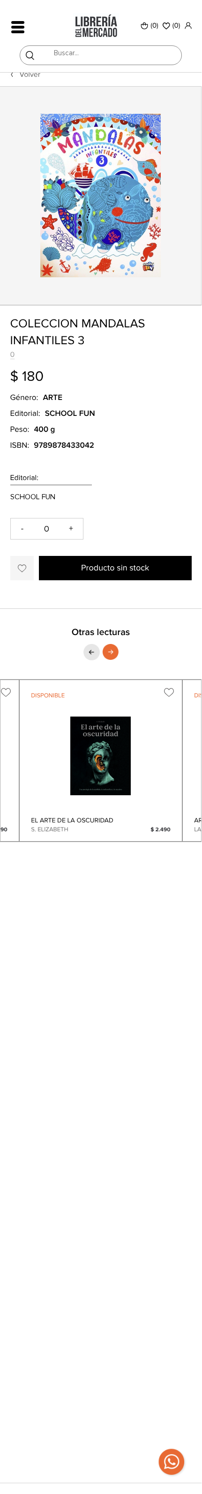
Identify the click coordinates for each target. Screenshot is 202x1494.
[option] (100, 196)
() (176, 26)
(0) (154, 26)
